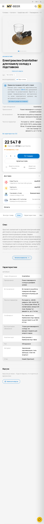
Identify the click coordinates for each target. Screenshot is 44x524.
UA (36, 2)
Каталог (13, 12)
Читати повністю (21, 258)
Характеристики (30, 215)
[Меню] (4, 6)
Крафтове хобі (23, 12)
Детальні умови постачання (18, 101)
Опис (19, 215)
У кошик (30, 156)
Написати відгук (17, 71)
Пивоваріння (34, 12)
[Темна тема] (40, 1)
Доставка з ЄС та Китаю (18, 199)
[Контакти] (39, 519)
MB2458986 (10, 75)
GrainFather (8, 56)
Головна (5, 12)
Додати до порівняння (32, 167)
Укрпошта (13, 187)
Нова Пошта (14, 181)
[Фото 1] (22, 34)
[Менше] (6, 156)
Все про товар (8, 215)
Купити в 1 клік (22, 161)
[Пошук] (35, 6)
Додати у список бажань (14, 167)
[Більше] (15, 156)
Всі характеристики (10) (10, 134)
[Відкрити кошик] (39, 6)
